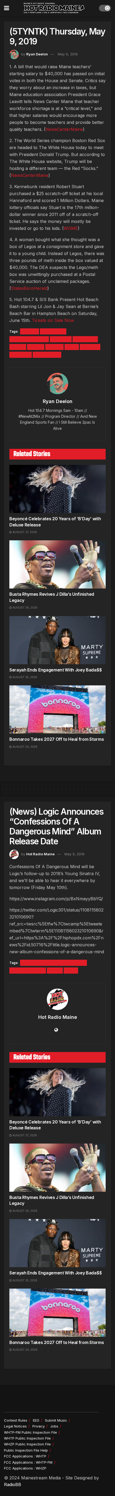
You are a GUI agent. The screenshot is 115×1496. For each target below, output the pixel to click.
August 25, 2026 (24, 677)
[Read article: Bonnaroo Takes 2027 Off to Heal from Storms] (57, 709)
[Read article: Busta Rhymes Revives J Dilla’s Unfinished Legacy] (57, 564)
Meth (71, 347)
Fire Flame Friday (27, 971)
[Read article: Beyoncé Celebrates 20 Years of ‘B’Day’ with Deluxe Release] (57, 489)
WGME (71, 228)
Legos (18, 347)
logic (70, 971)
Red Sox (90, 347)
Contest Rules (15, 1420)
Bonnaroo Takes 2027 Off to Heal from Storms (56, 739)
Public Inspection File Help (26, 1450)
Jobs (54, 1426)
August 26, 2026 (24, 607)
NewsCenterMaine (64, 129)
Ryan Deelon (37, 54)
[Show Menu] (6, 8)
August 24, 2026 (24, 746)
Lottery (54, 347)
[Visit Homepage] (54, 8)
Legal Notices (15, 1426)
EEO (36, 1420)
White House (47, 355)
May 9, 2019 (68, 54)
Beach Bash (53, 331)
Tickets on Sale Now (53, 320)
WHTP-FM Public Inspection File (30, 1432)
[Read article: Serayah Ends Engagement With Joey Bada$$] (57, 640)
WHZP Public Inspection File (27, 1444)
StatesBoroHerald (29, 288)
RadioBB (12, 1484)
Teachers (20, 355)
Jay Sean (60, 339)
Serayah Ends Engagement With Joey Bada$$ (55, 670)
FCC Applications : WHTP (25, 1456)
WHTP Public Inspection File (27, 1438)
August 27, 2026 (24, 532)
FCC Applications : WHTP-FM (28, 1462)
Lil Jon (36, 347)
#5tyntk (29, 331)
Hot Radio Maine (40, 854)
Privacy (38, 1426)
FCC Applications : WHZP (25, 1468)
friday (54, 971)
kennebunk (85, 339)
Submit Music (56, 1420)
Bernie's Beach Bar (29, 339)
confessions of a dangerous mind (53, 963)
